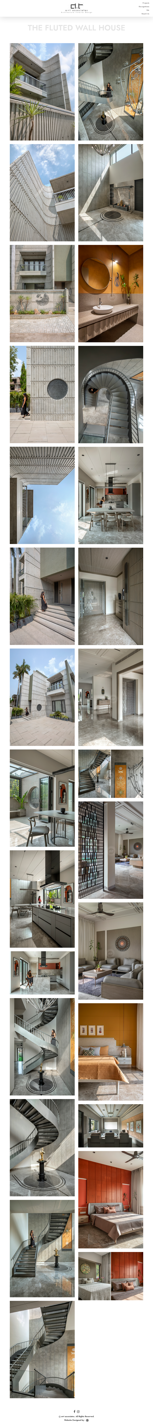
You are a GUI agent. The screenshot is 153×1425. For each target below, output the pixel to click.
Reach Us (145, 13)
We (147, 10)
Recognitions (144, 6)
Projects (146, 3)
